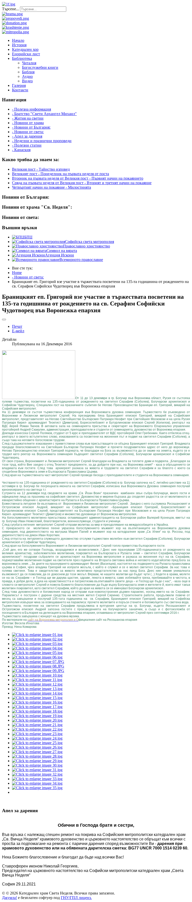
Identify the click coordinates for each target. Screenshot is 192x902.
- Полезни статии (27, 145)
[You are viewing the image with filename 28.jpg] (37, 756)
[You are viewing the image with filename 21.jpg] (37, 725)
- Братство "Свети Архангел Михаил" (44, 114)
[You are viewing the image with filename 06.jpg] (37, 657)
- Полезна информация (31, 109)
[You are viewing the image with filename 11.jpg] (37, 680)
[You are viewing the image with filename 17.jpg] (37, 707)
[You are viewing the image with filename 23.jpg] (37, 734)
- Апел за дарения (27, 136)
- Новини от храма (28, 123)
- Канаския (21, 150)
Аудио (27, 76)
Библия (28, 72)
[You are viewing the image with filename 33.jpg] (37, 779)
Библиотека (22, 58)
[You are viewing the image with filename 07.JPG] (38, 662)
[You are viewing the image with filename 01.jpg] (37, 635)
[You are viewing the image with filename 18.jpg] (37, 711)
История (19, 45)
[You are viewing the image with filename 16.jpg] (37, 702)
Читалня (29, 63)
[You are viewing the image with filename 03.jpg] (37, 644)
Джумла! (9, 897)
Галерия (19, 85)
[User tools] (4, 319)
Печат (17, 326)
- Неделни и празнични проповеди (42, 141)
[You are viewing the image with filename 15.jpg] (37, 698)
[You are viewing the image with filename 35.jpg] (37, 788)
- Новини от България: (31, 127)
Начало (18, 40)
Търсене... (10, 9)
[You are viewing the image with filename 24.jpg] (37, 738)
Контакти (20, 90)
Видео (27, 81)
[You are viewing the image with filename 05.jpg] (37, 653)
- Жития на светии (28, 118)
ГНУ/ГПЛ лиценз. (76, 897)
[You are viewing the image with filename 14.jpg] (37, 693)
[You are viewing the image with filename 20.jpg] (37, 720)
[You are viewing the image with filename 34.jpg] (37, 783)
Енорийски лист (26, 54)
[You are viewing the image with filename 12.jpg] (37, 684)
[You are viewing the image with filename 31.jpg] (37, 770)
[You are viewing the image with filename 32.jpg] (37, 774)
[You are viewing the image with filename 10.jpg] (37, 675)
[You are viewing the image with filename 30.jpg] (37, 765)
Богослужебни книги (40, 67)
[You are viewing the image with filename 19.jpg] (37, 716)
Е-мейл (18, 331)
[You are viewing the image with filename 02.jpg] (37, 639)
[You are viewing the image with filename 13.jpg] (37, 689)
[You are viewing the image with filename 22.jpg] (37, 729)
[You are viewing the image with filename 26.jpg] (37, 747)
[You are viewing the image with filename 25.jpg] (37, 743)
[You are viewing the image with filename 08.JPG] (38, 666)
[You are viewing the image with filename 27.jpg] (37, 752)
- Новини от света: (28, 132)
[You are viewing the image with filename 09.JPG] (38, 671)
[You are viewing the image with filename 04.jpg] (37, 648)
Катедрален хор (25, 49)
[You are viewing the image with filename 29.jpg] (37, 761)
